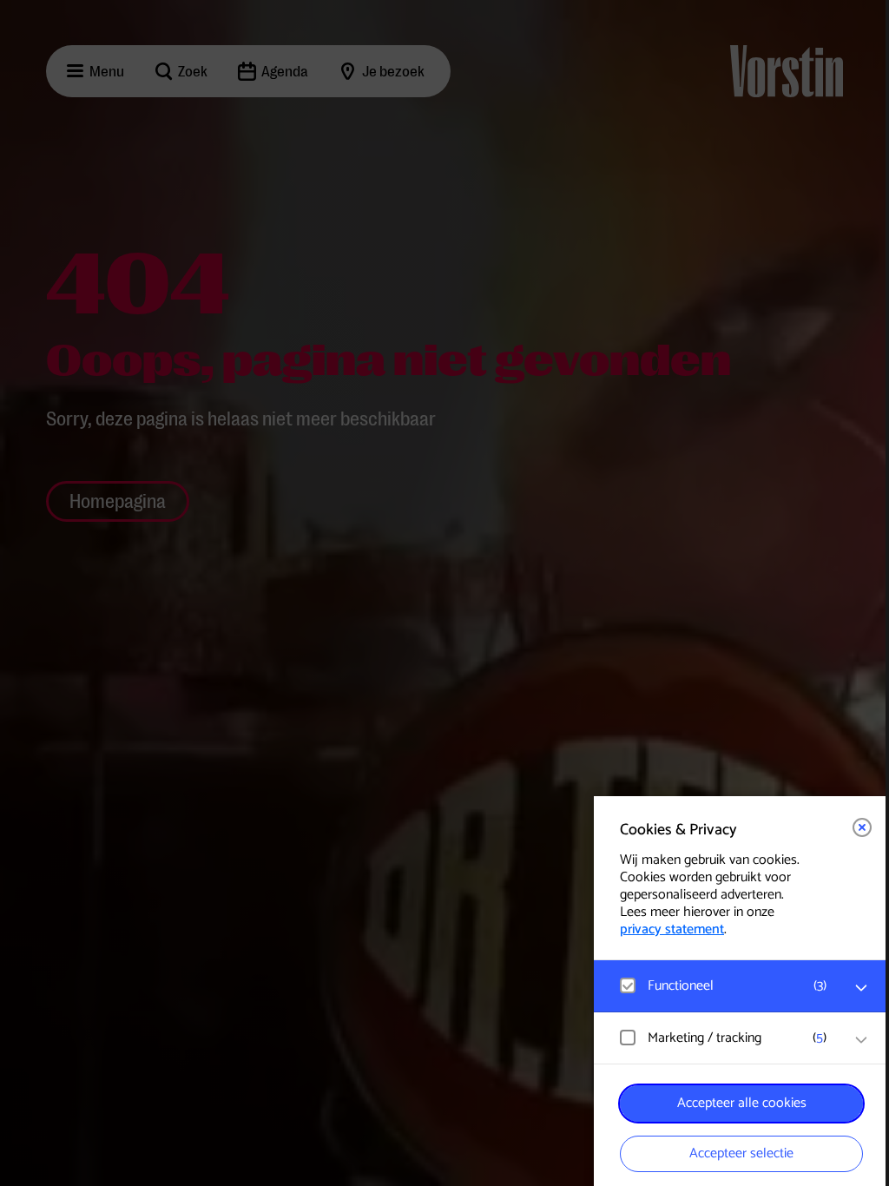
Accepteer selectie (741, 1153)
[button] (724, 986)
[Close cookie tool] (862, 827)
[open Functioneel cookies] (861, 988)
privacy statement (672, 929)
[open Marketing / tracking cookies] (861, 1040)
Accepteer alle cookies (742, 1103)
